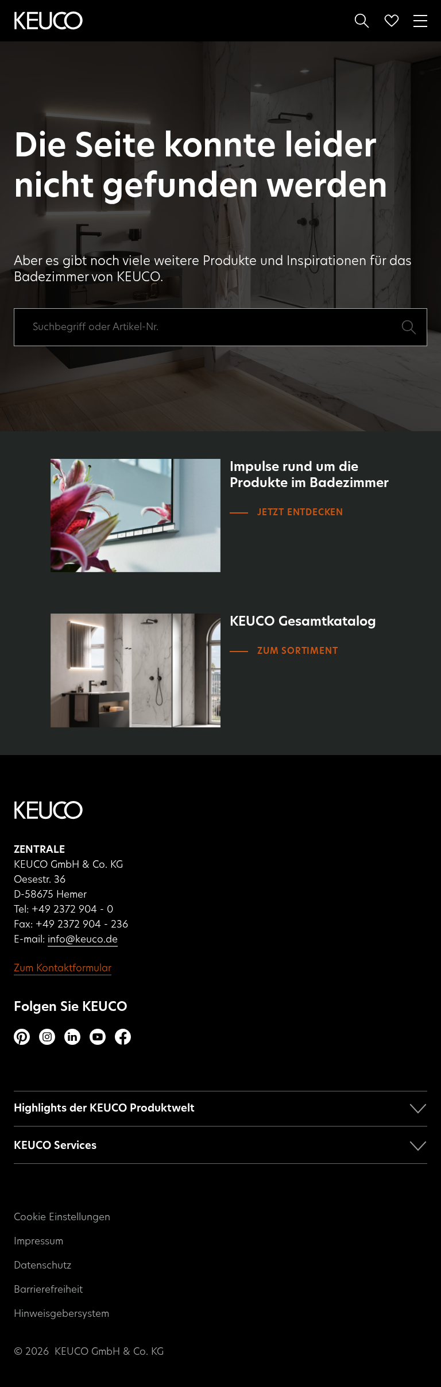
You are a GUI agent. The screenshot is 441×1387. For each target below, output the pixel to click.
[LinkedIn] (72, 1037)
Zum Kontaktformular (62, 968)
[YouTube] (98, 1037)
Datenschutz (42, 1265)
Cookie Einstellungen (62, 1217)
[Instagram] (47, 1037)
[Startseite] (48, 21)
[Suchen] (362, 21)
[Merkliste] (392, 21)
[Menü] (420, 19)
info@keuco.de (83, 939)
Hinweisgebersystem (61, 1314)
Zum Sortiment (297, 651)
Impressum (38, 1241)
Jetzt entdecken (300, 512)
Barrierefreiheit (48, 1289)
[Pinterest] (22, 1037)
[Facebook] (123, 1037)
